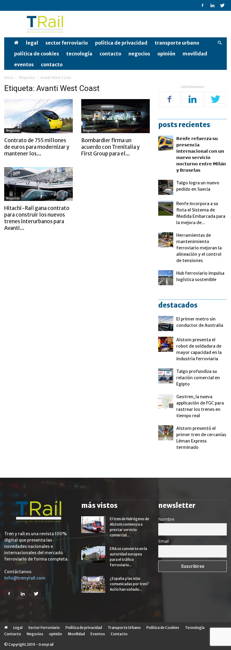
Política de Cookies (36, 54)
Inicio (8, 77)
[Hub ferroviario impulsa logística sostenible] (165, 277)
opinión (166, 54)
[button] (219, 43)
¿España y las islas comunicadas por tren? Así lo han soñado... (129, 584)
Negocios (139, 54)
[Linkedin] (212, 5)
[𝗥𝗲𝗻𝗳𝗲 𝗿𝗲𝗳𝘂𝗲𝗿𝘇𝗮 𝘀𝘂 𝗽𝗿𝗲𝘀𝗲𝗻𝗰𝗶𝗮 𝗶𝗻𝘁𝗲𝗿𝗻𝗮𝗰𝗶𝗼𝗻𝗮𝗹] (165, 143)
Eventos (24, 64)
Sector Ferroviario (66, 43)
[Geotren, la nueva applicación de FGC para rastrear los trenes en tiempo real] (165, 401)
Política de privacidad (121, 43)
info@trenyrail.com (24, 578)
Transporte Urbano (177, 43)
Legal (32, 43)
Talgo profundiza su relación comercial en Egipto (198, 378)
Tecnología (79, 54)
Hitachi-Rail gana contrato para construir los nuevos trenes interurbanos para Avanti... (36, 218)
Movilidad (195, 54)
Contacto (110, 54)
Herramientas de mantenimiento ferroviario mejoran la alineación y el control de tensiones (199, 248)
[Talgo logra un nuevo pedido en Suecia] (165, 187)
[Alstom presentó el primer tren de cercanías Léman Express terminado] (165, 432)
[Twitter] (222, 5)
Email (163, 541)
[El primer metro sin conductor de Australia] (165, 323)
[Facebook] (202, 5)
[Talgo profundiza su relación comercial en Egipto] (165, 375)
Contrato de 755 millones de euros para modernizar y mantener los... (36, 147)
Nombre (166, 519)
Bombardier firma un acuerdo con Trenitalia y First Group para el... (110, 147)
